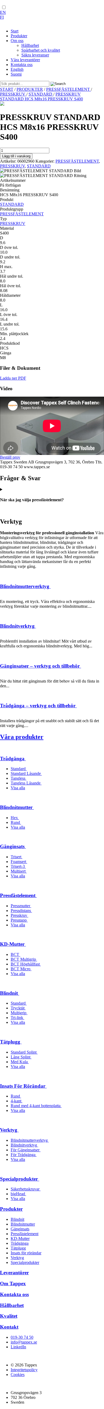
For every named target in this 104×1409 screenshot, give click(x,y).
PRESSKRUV (13, 94)
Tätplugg (11, 1042)
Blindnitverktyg (18, 626)
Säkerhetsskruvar (26, 1189)
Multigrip (19, 1012)
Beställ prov (10, 457)
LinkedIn (18, 1347)
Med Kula (20, 1061)
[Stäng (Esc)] (86, 6)
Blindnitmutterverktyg (25, 586)
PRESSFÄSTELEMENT (68, 89)
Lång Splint (21, 1057)
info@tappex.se (24, 1342)
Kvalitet (8, 1316)
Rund (16, 822)
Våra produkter (21, 736)
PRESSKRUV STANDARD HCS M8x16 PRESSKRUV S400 (41, 96)
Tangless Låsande (26, 783)
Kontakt (9, 1327)
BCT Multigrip (24, 959)
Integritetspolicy (24, 1369)
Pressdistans (21, 910)
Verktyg (9, 1130)
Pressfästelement (18, 895)
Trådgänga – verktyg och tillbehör (38, 705)
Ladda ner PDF (13, 378)
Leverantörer (14, 1272)
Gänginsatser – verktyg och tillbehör (40, 666)
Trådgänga (13, 758)
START (6, 89)
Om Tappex (13, 1283)
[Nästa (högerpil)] (94, 704)
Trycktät (18, 1008)
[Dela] (75, 6)
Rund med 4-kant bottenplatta (36, 1105)
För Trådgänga (24, 1154)
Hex (15, 817)
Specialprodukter (19, 1179)
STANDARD (41, 94)
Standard (19, 768)
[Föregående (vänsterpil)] (9, 704)
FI (2, 17)
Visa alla (18, 788)
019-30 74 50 (22, 1337)
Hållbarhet (12, 1305)
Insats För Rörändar (23, 1086)
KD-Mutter (13, 944)
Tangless (18, 778)
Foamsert (19, 861)
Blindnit (9, 993)
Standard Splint (24, 1052)
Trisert (16, 857)
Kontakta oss (14, 1294)
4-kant (16, 1101)
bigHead (18, 1194)
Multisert (19, 871)
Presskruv (19, 915)
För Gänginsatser (26, 1150)
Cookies (18, 1374)
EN (3, 12)
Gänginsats (13, 846)
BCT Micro (21, 969)
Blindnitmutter (17, 807)
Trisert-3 (18, 866)
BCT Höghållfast (26, 964)
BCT (15, 954)
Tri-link (17, 1017)
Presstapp (19, 920)
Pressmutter (21, 905)
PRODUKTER (30, 89)
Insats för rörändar (26, 1253)
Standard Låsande (26, 773)
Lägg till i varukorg (16, 156)
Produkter (11, 1209)
